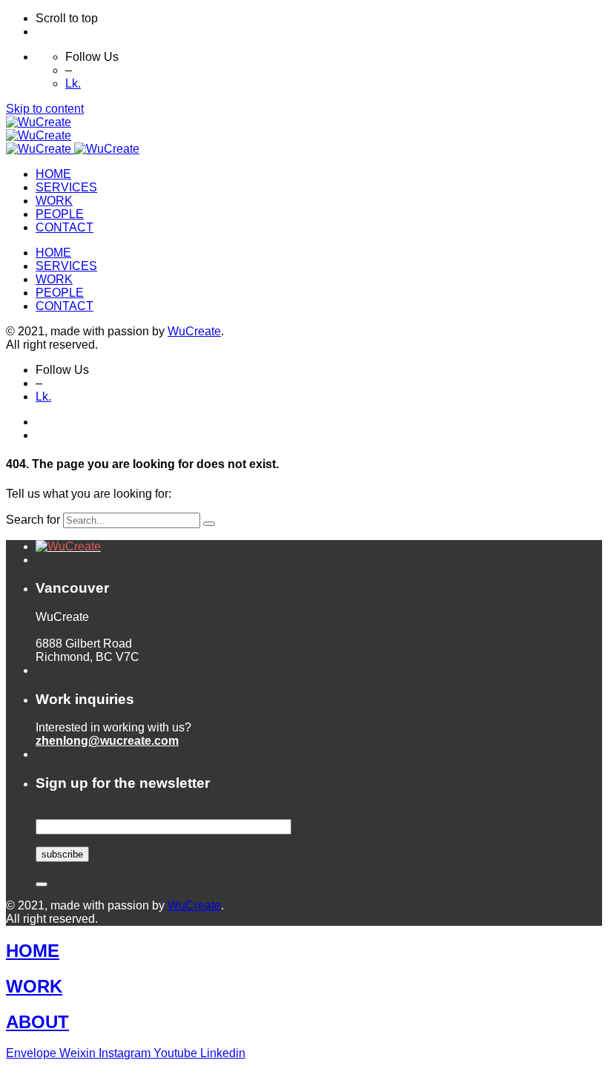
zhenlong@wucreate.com (107, 740)
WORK (34, 986)
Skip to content (45, 108)
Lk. (73, 83)
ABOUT (37, 1022)
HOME (32, 951)
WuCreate (194, 331)
